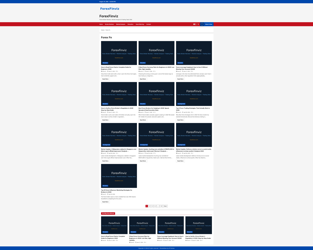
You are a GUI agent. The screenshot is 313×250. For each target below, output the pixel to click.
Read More (106, 79)
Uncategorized (181, 103)
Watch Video (208, 24)
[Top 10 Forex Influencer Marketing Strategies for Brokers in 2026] (119, 176)
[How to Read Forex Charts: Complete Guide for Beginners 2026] (119, 53)
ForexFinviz (108, 16)
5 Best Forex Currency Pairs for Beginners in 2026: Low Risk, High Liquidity (140, 238)
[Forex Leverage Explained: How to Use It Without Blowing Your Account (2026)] (194, 53)
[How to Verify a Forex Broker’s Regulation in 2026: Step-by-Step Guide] (119, 94)
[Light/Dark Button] (195, 24)
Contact (148, 24)
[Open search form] (198, 24)
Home (101, 24)
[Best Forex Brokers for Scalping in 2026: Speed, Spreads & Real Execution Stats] (156, 94)
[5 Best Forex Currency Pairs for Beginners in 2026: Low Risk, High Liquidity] (156, 53)
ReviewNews (163, 248)
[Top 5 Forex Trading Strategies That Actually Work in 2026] (194, 94)
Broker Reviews (109, 24)
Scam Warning (140, 24)
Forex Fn (104, 71)
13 (161, 206)
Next (165, 206)
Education (130, 24)
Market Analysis (120, 24)
